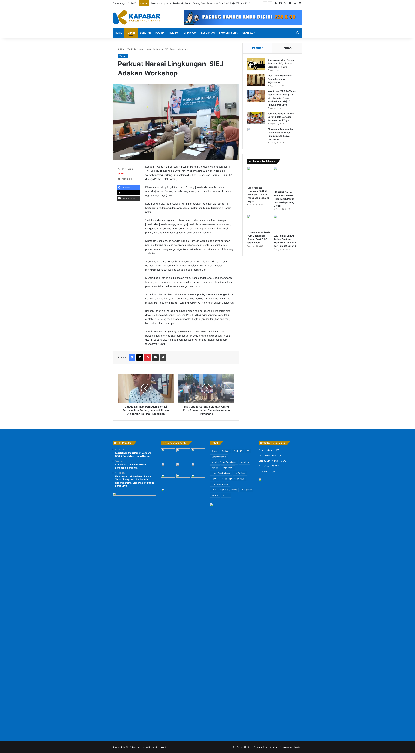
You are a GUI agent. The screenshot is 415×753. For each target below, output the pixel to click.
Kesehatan (208, 32)
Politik (159, 32)
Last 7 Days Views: (268, 455)
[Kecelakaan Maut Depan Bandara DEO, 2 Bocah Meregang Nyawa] (256, 64)
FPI (248, 451)
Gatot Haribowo (219, 456)
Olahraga (248, 32)
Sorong (226, 495)
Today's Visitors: (267, 450)
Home (118, 32)
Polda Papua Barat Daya (233, 479)
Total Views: (265, 466)
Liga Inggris (228, 467)
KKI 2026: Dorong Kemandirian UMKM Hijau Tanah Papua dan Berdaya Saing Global (285, 199)
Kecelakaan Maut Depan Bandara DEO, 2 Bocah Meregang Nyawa (281, 63)
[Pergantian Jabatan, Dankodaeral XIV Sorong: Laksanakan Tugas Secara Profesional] (168, 453)
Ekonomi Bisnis (228, 32)
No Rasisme (240, 473)
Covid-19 (238, 451)
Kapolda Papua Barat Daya (224, 462)
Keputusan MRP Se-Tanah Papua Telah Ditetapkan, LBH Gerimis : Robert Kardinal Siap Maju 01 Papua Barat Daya (282, 98)
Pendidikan (189, 32)
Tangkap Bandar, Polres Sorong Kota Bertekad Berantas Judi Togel (281, 117)
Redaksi (273, 747)
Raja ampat (246, 490)
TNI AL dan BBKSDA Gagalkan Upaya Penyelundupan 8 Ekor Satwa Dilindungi (190, 3)
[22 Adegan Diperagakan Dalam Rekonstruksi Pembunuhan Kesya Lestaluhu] (256, 134)
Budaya (225, 451)
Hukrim (173, 32)
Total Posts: (265, 471)
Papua (215, 479)
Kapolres (245, 462)
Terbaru (287, 47)
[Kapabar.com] (136, 17)
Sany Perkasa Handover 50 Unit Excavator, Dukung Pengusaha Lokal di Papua (258, 194)
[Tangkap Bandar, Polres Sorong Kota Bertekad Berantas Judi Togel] (256, 118)
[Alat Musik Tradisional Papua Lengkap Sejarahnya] (256, 80)
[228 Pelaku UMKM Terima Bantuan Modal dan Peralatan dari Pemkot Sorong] (285, 224)
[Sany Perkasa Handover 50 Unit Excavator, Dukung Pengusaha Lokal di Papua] (259, 175)
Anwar (215, 451)
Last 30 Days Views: (269, 460)
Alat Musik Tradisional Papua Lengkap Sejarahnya (280, 79)
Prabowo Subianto (220, 484)
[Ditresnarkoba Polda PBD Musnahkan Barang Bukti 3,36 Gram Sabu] (259, 222)
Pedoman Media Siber (290, 747)
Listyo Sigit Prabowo (221, 473)
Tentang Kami (260, 747)
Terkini (130, 32)
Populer (257, 47)
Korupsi (215, 467)
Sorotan (145, 32)
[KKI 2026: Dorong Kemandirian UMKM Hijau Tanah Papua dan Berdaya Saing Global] (285, 178)
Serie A (215, 495)
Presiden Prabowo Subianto (224, 490)
